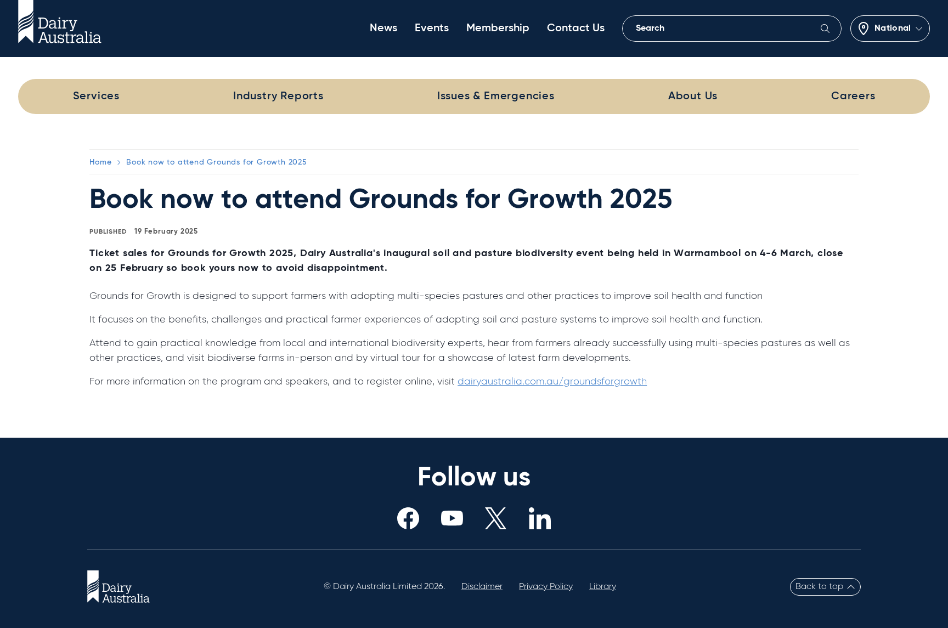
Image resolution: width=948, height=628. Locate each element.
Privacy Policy (546, 586)
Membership (497, 28)
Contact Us (576, 28)
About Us (693, 96)
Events (432, 28)
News (383, 28)
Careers (853, 96)
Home (100, 162)
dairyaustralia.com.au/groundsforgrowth (552, 382)
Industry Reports (278, 96)
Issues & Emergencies (496, 96)
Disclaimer (482, 586)
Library (602, 586)
